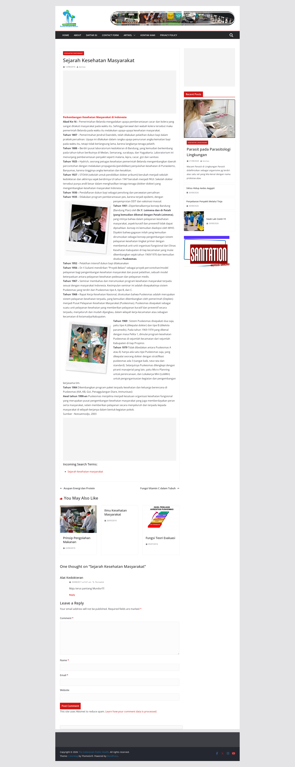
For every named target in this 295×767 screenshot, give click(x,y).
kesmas (82, 67)
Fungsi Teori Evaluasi (160, 538)
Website (64, 690)
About (77, 35)
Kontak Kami (147, 35)
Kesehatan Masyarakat (73, 53)
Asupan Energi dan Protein (79, 488)
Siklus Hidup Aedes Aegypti (200, 188)
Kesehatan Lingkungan (197, 142)
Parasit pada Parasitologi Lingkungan (208, 152)
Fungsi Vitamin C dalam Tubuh (158, 488)
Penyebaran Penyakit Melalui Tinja (204, 201)
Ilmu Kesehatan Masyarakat (115, 512)
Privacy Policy (168, 35)
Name (64, 660)
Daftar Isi (91, 35)
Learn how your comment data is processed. (131, 711)
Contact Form (110, 35)
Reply (72, 594)
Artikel (128, 35)
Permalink (99, 582)
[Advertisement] (119, 92)
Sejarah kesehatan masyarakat (85, 471)
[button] (134, 35)
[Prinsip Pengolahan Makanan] (78, 507)
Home (65, 35)
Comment (66, 618)
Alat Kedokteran (71, 578)
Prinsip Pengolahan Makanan (76, 540)
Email (64, 675)
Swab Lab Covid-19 (216, 218)
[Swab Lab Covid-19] (194, 221)
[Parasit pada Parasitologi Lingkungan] (209, 119)
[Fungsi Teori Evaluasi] (161, 507)
